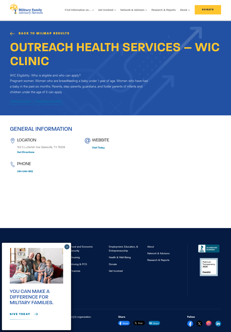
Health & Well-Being (120, 257)
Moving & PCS (78, 264)
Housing (75, 257)
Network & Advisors (158, 253)
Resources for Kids (48, 102)
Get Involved (116, 271)
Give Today (20, 314)
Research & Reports (163, 10)
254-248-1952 (25, 171)
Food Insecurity (21, 102)
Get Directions (25, 152)
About (150, 246)
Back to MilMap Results (44, 33)
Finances (75, 271)
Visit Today (98, 147)
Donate (208, 9)
